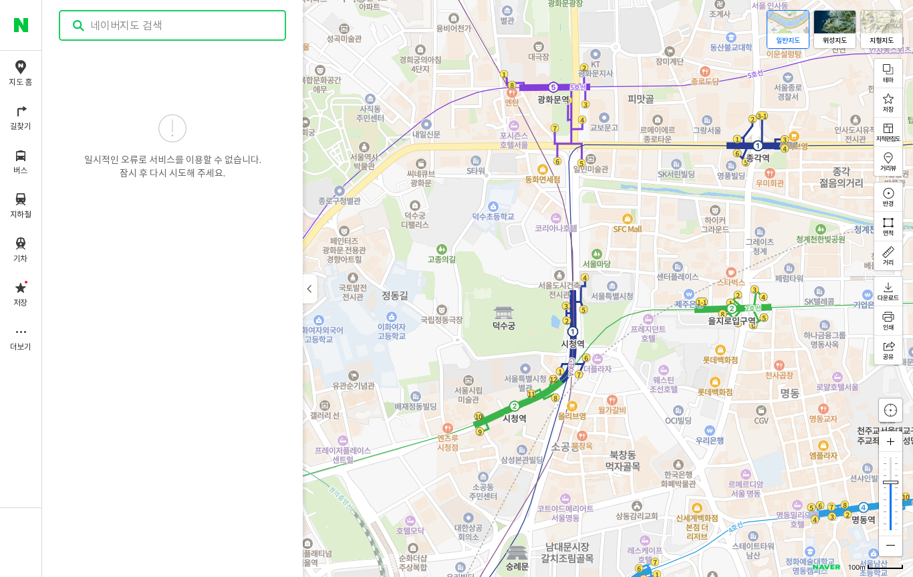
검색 (79, 25)
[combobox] (173, 25)
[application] (477, 288)
